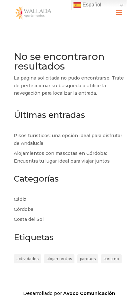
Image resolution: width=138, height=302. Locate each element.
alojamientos (59, 258)
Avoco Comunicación (89, 293)
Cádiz (20, 199)
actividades (27, 258)
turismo (111, 258)
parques (88, 258)
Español (91, 4)
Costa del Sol (29, 219)
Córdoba (23, 209)
